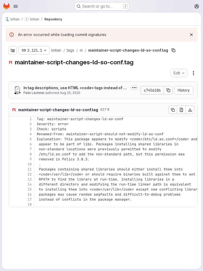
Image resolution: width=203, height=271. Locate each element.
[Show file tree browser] (12, 50)
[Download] (190, 110)
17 (29, 199)
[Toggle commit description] (134, 87)
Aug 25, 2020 (70, 93)
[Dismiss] (191, 34)
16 (29, 194)
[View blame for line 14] (13, 184)
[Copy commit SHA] (168, 90)
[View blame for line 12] (13, 174)
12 (29, 174)
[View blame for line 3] (13, 129)
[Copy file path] (173, 50)
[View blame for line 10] (13, 164)
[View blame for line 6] (13, 144)
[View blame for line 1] (13, 118)
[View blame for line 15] (13, 189)
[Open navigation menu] (15, 6)
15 (29, 189)
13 (29, 179)
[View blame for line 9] (13, 159)
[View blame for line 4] (13, 134)
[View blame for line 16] (13, 194)
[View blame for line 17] (13, 199)
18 (29, 204)
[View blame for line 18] (13, 204)
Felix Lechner (34, 93)
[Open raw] (181, 110)
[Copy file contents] (172, 110)
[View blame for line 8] (13, 154)
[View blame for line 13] (13, 179)
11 (29, 169)
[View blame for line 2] (13, 124)
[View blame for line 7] (13, 149)
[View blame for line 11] (13, 169)
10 (29, 164)
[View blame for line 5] (13, 139)
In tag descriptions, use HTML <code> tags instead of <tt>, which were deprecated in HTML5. (76, 88)
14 (29, 184)
